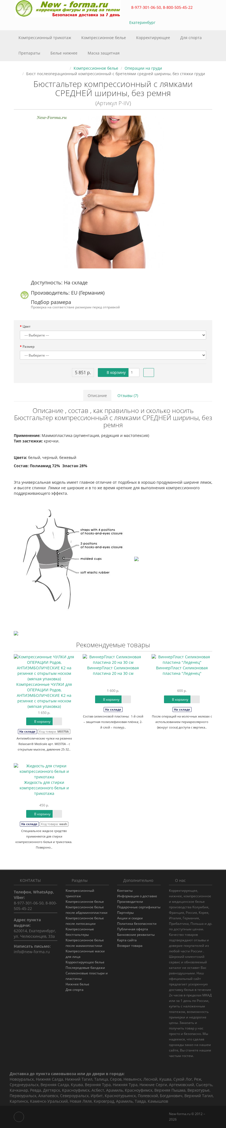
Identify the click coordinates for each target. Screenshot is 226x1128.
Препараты (29, 53)
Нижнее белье (77, 984)
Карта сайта (127, 940)
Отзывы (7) (127, 395)
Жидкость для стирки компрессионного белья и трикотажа (44, 788)
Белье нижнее (64, 53)
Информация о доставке (137, 896)
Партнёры (125, 912)
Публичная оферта (132, 929)
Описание (97, 395)
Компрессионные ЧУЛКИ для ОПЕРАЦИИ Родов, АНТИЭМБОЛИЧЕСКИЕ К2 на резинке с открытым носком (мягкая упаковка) (44, 695)
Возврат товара (129, 945)
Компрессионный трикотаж (45, 37)
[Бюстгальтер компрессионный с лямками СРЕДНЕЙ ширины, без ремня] (113, 192)
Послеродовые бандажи (85, 967)
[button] (183, 22)
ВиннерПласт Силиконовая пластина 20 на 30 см (113, 670)
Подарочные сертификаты (138, 907)
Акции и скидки (130, 918)
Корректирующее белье (85, 962)
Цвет (27, 326)
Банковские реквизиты (136, 934)
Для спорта (191, 37)
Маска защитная (104, 53)
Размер (28, 346)
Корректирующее (153, 37)
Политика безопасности (137, 923)
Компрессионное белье (104, 37)
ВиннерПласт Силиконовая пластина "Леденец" (182, 670)
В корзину (116, 372)
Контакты (125, 890)
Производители (130, 901)
